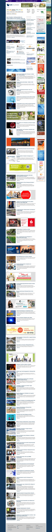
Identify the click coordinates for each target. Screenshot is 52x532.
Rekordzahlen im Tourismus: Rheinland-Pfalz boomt (24, 344)
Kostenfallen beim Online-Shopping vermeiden (23, 414)
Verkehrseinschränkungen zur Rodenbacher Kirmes (24, 310)
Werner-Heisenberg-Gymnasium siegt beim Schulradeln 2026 (25, 149)
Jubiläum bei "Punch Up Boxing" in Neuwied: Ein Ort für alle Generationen (25, 450)
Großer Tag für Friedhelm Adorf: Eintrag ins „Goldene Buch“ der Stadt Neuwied (25, 74)
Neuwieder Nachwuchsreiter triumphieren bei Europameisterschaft (30, 28)
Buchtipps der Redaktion (30, 68)
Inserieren (33, 9)
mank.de (39, 33)
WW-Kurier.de (28, 11)
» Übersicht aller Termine (9, 65)
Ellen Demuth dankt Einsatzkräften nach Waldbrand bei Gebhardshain (25, 501)
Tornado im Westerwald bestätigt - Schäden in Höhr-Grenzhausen (24, 82)
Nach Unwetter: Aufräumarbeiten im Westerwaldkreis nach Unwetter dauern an (15, 17)
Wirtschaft (13, 9)
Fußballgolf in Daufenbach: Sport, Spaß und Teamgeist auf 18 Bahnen (10, 47)
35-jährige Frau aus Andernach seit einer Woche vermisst (25, 96)
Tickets (38, 11)
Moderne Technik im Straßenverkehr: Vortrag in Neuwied (25, 421)
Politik (10, 9)
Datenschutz (33, 11)
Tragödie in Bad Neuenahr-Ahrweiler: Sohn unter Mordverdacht (24, 90)
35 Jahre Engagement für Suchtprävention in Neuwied (25, 470)
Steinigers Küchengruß (30, 69)
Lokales (8, 11)
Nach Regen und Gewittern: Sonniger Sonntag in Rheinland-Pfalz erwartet (24, 429)
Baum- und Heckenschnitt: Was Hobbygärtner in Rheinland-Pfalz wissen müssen (24, 237)
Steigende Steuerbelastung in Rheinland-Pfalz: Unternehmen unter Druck (24, 408)
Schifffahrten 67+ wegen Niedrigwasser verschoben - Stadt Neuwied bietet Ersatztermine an (25, 515)
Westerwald (9, 13)
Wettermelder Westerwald (41, 31)
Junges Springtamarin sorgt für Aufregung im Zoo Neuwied (24, 478)
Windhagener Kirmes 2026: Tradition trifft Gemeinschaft (18, 59)
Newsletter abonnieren (29, 54)
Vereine (17, 9)
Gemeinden (19, 11)
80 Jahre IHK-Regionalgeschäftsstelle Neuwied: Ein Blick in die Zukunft (25, 284)
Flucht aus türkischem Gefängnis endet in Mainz (24, 317)
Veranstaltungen (12, 11)
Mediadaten (33, 10)
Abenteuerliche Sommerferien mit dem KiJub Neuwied (25, 463)
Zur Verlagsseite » (10, 529)
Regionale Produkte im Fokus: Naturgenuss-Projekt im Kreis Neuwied (25, 183)
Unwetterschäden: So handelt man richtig (23, 229)
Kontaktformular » (38, 528)
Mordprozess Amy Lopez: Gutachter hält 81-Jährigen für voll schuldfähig (20, 53)
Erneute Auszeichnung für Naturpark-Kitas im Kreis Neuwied (24, 292)
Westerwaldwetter (40, 30)
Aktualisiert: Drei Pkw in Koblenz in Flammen (23, 364)
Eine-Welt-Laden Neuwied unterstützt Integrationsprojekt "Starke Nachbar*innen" (25, 443)
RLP (21, 9)
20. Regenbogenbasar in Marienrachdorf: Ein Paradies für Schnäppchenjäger (25, 210)
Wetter (22, 11)
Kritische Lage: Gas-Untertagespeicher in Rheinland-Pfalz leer (25, 372)
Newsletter (28, 12)
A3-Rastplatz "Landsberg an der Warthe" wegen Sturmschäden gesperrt (24, 386)
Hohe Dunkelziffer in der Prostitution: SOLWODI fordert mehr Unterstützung (25, 130)
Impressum (33, 12)
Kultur (20, 9)
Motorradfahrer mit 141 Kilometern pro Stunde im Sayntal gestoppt (30, 24)
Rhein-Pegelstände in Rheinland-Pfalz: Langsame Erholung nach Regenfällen (26, 338)
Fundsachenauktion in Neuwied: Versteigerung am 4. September (24, 156)
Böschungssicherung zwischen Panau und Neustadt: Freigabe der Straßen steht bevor (24, 379)
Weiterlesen (13, 37)
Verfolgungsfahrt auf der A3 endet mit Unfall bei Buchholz (25, 103)
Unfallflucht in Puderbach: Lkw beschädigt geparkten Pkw (25, 400)
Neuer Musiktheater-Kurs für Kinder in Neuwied (24, 256)
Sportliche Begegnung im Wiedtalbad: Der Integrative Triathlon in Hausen (25, 394)
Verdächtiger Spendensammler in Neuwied (23, 508)
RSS (17, 526)
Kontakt (33, 13)
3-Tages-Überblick (41, 29)
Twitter (18, 528)
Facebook (29, 9)
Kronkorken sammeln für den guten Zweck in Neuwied (25, 493)
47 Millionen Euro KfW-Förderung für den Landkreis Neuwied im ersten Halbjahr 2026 (24, 202)
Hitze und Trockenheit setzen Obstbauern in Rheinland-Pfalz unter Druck (25, 436)
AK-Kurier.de (28, 10)
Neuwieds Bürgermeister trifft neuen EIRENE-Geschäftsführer (23, 457)
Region (8, 9)
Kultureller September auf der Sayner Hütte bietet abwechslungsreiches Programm (24, 176)
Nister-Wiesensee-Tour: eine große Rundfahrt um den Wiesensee (10, 52)
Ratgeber (16, 11)
